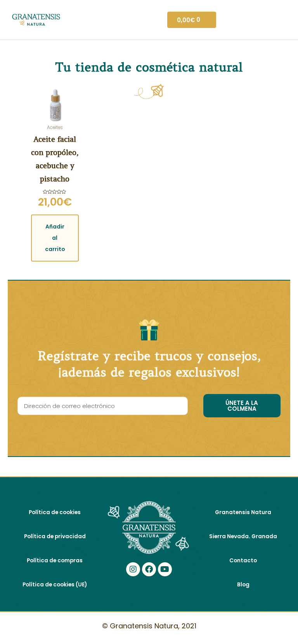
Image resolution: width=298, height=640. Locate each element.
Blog (243, 584)
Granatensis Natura (243, 512)
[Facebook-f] (149, 592)
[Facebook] (149, 569)
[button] (154, 20)
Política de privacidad (55, 536)
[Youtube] (165, 569)
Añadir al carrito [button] (55, 238)
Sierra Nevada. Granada (243, 536)
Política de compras (55, 560)
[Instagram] (133, 569)
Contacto (243, 560)
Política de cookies (55, 512)
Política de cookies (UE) (55, 584)
